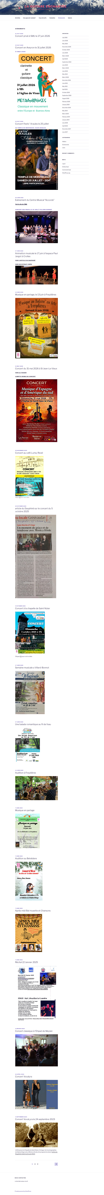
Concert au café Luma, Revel (29, 453)
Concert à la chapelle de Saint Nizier (32, 608)
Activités (17, 18)
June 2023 (65, 65)
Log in (63, 163)
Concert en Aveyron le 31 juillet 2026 (33, 47)
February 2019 (66, 116)
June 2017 (65, 132)
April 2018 (65, 126)
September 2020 (66, 95)
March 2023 (65, 68)
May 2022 (65, 74)
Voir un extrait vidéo (23, 264)
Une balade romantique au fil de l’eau (33, 724)
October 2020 (66, 92)
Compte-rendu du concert (25, 376)
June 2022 (65, 71)
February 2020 (66, 101)
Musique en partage (24, 810)
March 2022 (65, 77)
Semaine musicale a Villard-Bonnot (32, 667)
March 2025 (65, 56)
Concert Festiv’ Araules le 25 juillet (32, 123)
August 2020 (65, 98)
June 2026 (65, 40)
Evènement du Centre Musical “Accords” (34, 200)
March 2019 (65, 113)
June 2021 (65, 83)
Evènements (61, 18)
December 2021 (66, 80)
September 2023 (66, 62)
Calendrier (52, 18)
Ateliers (64, 141)
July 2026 (64, 37)
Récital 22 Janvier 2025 (26, 962)
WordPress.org (66, 173)
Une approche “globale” (29, 18)
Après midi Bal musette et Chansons (33, 910)
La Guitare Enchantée (46, 6)
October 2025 (66, 49)
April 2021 (65, 89)
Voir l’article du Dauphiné (25, 260)
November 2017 (66, 129)
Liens (63, 147)
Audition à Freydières (25, 772)
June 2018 (65, 122)
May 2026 (65, 43)
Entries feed (65, 166)
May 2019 (65, 110)
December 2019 (66, 107)
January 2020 (66, 104)
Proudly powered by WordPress (23, 1191)
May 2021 (65, 86)
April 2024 (65, 59)
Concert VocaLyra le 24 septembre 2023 (35, 1119)
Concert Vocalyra (23, 1076)
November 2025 (66, 46)
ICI (19, 497)
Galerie (70, 18)
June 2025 (65, 52)
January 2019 (65, 119)
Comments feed (66, 169)
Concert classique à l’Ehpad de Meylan (33, 1031)
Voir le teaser (21, 372)
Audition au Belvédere (26, 858)
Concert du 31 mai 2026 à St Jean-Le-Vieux (36, 368)
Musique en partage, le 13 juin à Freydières (35, 294)
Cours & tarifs (42, 18)
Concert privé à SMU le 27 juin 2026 (32, 36)
